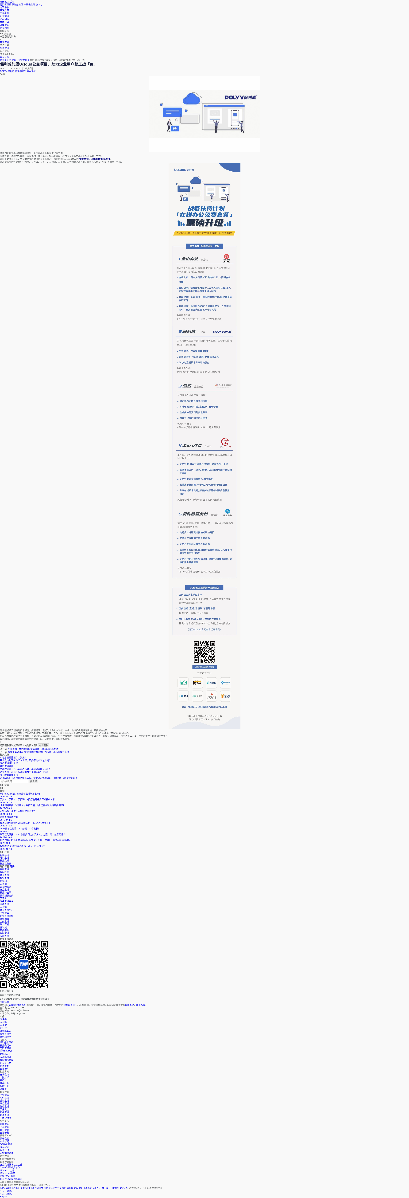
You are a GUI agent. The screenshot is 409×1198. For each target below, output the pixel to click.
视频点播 (4, 933)
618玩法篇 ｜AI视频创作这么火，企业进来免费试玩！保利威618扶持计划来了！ (40, 777)
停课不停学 (20, 71)
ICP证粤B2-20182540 (11, 1187)
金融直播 (4, 921)
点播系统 (140, 1004)
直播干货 (4, 1132)
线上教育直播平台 (9, 774)
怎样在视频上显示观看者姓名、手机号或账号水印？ (25, 769)
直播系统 (129, 1004)
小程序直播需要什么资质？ (13, 757)
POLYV (3, 71)
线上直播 (4, 924)
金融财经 (4, 1077)
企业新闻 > (24, 59)
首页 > (3, 59)
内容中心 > (12, 59)
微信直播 (4, 1106)
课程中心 (4, 1129)
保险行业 (4, 1086)
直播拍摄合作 (6, 1153)
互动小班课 (5, 1056)
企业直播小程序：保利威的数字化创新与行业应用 (24, 772)
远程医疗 (4, 1088)
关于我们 (4, 1138)
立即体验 (4, 1001)
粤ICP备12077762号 (33, 1187)
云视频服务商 (6, 895)
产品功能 (28, 4)
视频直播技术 (70, 1004)
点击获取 (43, 745)
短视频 (3, 880)
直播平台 (4, 930)
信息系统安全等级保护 (55, 1187)
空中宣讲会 (5, 1117)
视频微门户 (5, 1045)
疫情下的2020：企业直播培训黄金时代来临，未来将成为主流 (38, 751)
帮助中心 (37, 4)
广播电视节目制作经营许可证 (113, 1187)
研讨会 (3, 1027)
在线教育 (4, 1074)
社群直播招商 (6, 766)
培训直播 (4, 1097)
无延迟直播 (5, 4)
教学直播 (4, 877)
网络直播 (4, 904)
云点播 (3, 906)
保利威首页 (17, 4)
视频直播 (4, 869)
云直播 (3, 883)
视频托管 (4, 872)
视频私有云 (5, 1030)
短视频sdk (5, 1054)
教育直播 (4, 874)
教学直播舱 (5, 1033)
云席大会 (4, 1109)
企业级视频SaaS (17, 1004)
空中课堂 (31, 71)
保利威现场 (5, 1036)
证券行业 (4, 1083)
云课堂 (3, 898)
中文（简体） (6, 1193)
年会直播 (4, 1112)
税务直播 (4, 1115)
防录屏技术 (5, 1062)
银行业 (3, 1080)
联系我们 (4, 1147)
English (3, 1196)
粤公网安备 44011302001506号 (83, 1187)
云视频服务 (5, 886)
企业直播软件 (6, 915)
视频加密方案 (6, 1059)
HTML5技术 (6, 1051)
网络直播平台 (6, 901)
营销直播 (4, 1100)
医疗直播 (4, 936)
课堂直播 (4, 889)
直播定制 (4, 1065)
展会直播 (4, 1103)
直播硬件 (4, 1068)
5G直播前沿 (6, 1144)
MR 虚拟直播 (6, 1042)
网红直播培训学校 (9, 763)
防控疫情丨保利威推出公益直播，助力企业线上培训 (33, 748)
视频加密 (4, 918)
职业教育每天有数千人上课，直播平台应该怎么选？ (25, 760)
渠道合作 (4, 1149)
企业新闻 (4, 1141)
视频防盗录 (5, 892)
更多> (12, 866)
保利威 (11, 71)
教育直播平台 (6, 909)
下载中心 (4, 1126)
